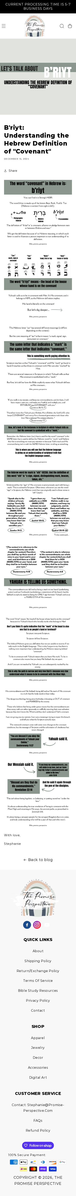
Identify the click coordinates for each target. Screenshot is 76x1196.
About (38, 951)
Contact (38, 1010)
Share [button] (13, 171)
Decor (38, 1058)
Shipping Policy (38, 961)
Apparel (38, 1038)
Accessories (38, 1068)
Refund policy (38, 1130)
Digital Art (38, 1077)
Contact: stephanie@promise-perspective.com (38, 1108)
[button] (4, 26)
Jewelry (38, 1048)
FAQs (37, 1121)
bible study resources (38, 991)
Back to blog (40, 860)
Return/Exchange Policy (38, 971)
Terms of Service (38, 981)
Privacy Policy (38, 1001)
